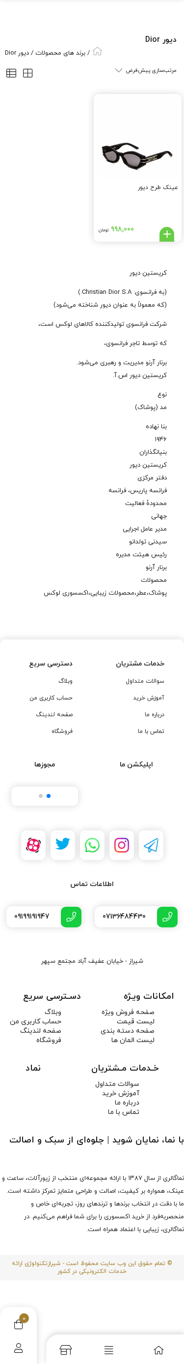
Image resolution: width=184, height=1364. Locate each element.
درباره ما (154, 715)
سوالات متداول (145, 681)
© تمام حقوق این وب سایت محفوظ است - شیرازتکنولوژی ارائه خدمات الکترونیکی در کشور (92, 1267)
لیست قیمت (136, 1021)
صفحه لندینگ (54, 715)
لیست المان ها (133, 1040)
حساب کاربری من (51, 698)
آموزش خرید (148, 698)
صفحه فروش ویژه (128, 1012)
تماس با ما (151, 731)
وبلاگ (65, 681)
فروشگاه (62, 731)
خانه (97, 51)
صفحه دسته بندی (128, 1031)
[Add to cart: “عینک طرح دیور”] (166, 234)
